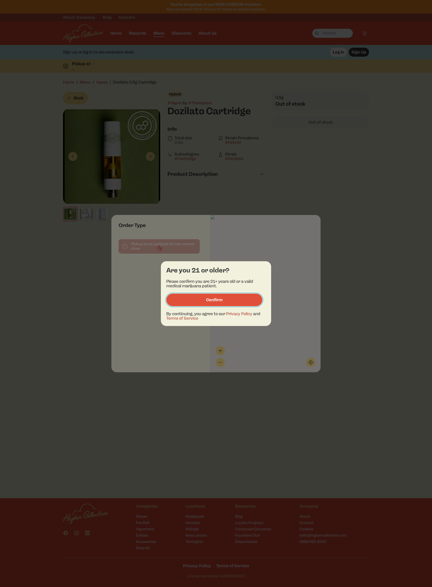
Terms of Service (182, 318)
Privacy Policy (239, 313)
